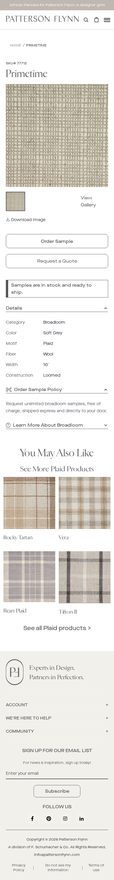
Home (15, 45)
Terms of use (96, 867)
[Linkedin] (81, 818)
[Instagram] (65, 818)
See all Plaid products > (57, 628)
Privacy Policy (18, 867)
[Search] (86, 19)
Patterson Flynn (73, 839)
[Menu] (107, 19)
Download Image (28, 220)
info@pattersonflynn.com (57, 854)
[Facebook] (32, 818)
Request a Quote (57, 261)
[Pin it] (49, 818)
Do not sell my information (58, 867)
